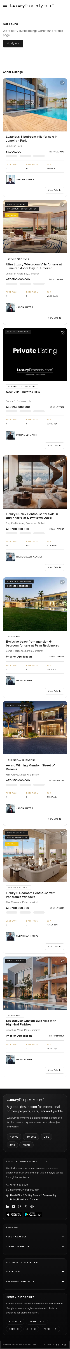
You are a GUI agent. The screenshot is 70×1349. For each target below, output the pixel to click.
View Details (54, 190)
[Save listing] (62, 82)
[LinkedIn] (7, 1206)
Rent (57, 1345)
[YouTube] (13, 1206)
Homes (14, 1136)
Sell (66, 1345)
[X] (25, 1206)
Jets (12, 1144)
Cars (46, 1136)
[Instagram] (19, 1206)
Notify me (13, 43)
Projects (31, 1136)
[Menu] (5, 5)
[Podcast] (32, 1206)
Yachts (26, 1144)
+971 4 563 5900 (19, 1184)
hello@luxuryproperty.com (24, 1189)
